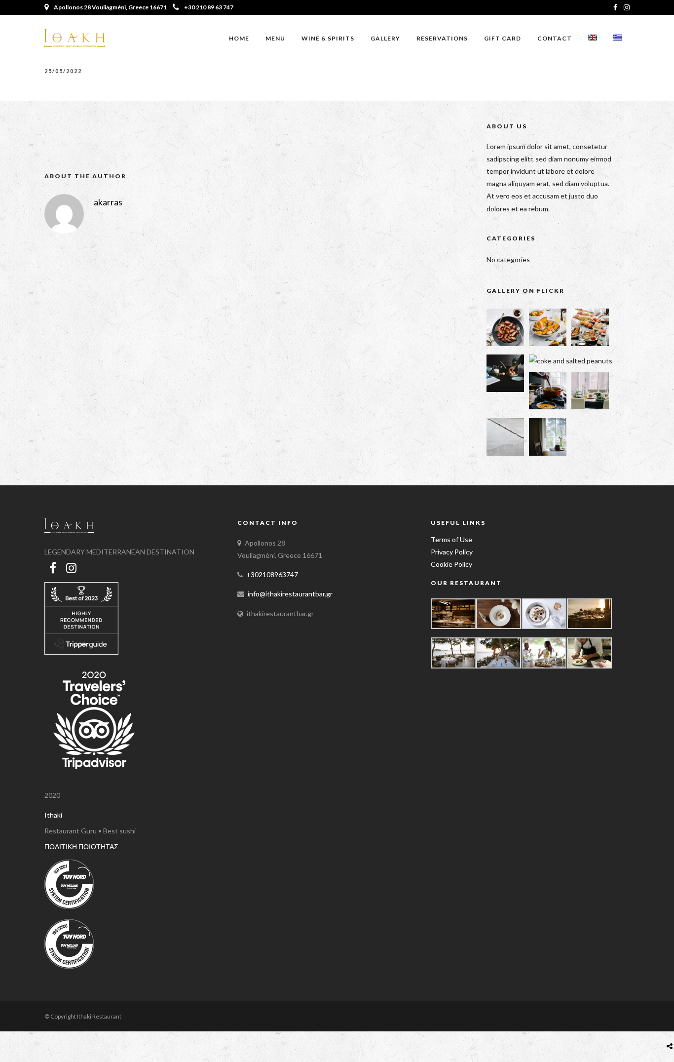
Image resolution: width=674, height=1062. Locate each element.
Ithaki (53, 815)
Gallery (385, 38)
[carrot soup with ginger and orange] (547, 406)
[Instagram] (627, 7)
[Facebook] (52, 568)
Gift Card (502, 38)
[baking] (505, 389)
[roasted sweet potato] (547, 343)
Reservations (442, 38)
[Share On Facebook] (672, 1023)
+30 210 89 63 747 (208, 7)
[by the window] (547, 453)
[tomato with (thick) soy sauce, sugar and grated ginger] (505, 343)
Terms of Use (451, 539)
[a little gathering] (590, 406)
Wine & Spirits (327, 38)
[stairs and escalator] (505, 453)
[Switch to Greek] (618, 39)
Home (239, 38)
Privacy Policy (452, 552)
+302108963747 (272, 574)
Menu (275, 38)
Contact (554, 38)
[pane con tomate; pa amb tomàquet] (590, 343)
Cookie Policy (451, 564)
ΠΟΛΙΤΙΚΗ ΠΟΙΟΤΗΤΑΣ (81, 846)
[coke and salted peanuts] (570, 360)
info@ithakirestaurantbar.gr (290, 594)
